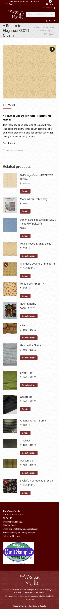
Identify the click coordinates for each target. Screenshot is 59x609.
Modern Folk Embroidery (34, 199)
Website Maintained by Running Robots (29, 606)
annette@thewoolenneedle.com (23, 529)
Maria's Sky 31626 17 (32, 283)
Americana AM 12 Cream (34, 420)
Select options (29, 256)
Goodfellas (26, 396)
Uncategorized (17, 150)
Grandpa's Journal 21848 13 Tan (38, 263)
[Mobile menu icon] (4, 14)
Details (25, 191)
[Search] (52, 14)
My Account (48, 8)
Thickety (25, 440)
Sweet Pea (26, 372)
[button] (52, 49)
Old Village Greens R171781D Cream (36, 177)
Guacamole (26, 460)
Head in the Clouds (31, 345)
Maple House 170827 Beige (35, 243)
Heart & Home (28, 303)
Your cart (52, 20)
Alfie (22, 325)
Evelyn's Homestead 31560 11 (37, 480)
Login (51, 4)
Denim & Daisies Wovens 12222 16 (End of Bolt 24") (38, 221)
